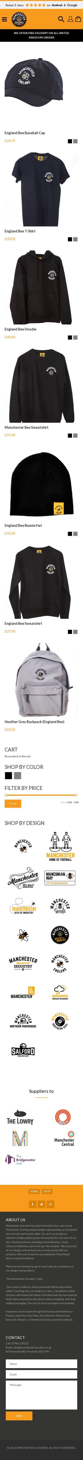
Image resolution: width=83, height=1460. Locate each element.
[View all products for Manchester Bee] (23, 845)
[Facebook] (32, 1204)
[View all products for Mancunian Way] (59, 877)
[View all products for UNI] (23, 963)
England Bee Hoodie (20, 329)
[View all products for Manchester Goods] (59, 906)
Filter (12, 803)
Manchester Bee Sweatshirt (26, 427)
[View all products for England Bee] (59, 963)
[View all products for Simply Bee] (23, 934)
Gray (17, 776)
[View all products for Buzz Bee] (23, 906)
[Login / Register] (70, 20)
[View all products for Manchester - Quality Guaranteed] (23, 877)
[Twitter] (41, 1204)
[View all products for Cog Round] (59, 934)
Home (34, 1191)
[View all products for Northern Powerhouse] (23, 1020)
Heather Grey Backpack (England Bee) (34, 722)
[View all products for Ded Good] (23, 992)
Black (8, 776)
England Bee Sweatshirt (23, 623)
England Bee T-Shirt (20, 231)
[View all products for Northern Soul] (59, 1020)
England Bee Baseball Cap (25, 133)
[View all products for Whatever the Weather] (59, 992)
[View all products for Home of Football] (59, 845)
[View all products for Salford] (23, 1049)
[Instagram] (50, 1204)
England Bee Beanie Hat (23, 525)
